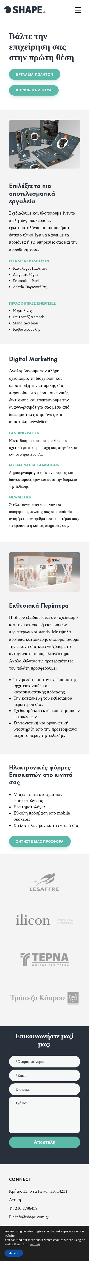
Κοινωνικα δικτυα (34, 90)
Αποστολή (45, 1142)
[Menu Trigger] (77, 10)
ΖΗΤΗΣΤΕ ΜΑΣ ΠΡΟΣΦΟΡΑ (40, 841)
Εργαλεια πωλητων (34, 74)
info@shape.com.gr (32, 1217)
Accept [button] (13, 1253)
